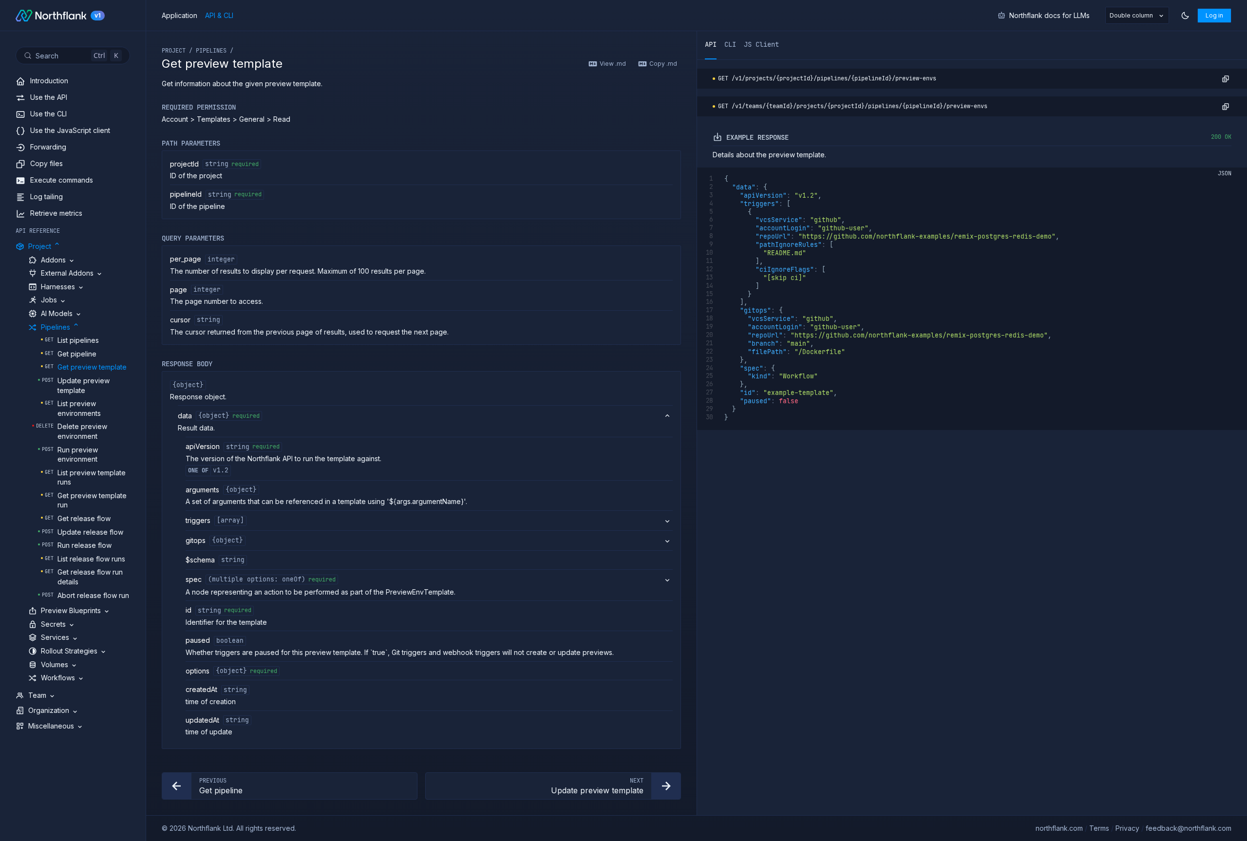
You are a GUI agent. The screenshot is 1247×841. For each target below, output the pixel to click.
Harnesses (58, 286)
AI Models (57, 313)
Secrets (53, 624)
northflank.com (1059, 828)
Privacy (1127, 828)
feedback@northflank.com (1188, 828)
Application (179, 15)
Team (37, 695)
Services (55, 637)
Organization (48, 710)
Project (39, 246)
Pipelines (55, 327)
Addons (53, 260)
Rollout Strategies (69, 651)
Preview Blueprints (71, 610)
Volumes (54, 664)
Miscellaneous (51, 726)
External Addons (67, 273)
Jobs (49, 300)
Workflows (58, 677)
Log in (1214, 15)
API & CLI (219, 15)
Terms (1099, 828)
